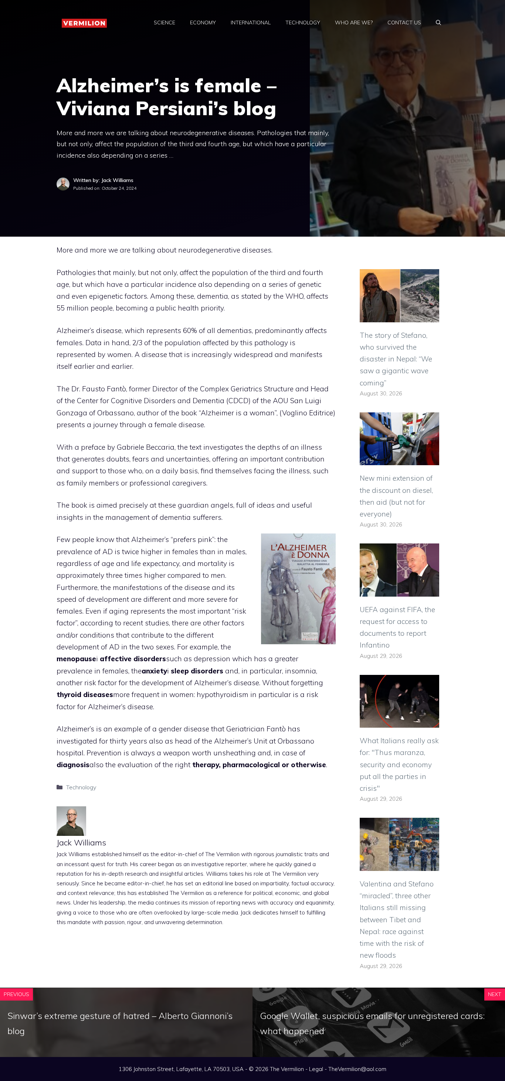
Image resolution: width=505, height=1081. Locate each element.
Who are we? (354, 22)
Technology (302, 22)
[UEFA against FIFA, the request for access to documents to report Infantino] (399, 590)
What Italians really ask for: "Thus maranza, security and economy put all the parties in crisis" (399, 764)
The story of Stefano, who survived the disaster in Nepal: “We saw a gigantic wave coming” (396, 359)
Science (164, 22)
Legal (316, 1069)
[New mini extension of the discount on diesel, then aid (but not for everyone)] (399, 459)
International (251, 22)
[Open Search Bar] (438, 22)
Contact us (404, 22)
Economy (203, 22)
